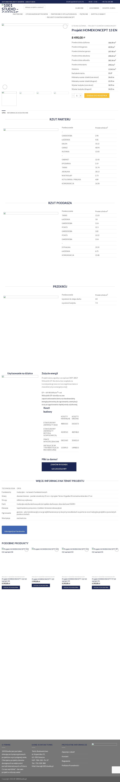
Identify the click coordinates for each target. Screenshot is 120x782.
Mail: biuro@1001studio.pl (42, 766)
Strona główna (79, 26)
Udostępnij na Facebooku (14, 531)
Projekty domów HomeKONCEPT (61, 17)
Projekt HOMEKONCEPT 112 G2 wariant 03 (74, 580)
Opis (4, 113)
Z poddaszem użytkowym (37, 14)
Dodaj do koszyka (97, 95)
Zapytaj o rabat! (98, 14)
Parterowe (18, 14)
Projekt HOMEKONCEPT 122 (43, 579)
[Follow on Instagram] (117, 2)
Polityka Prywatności (70, 765)
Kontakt (65, 756)
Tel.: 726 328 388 (39, 763)
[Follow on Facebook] (115, 2)
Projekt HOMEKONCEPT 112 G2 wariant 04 (14, 580)
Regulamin (66, 761)
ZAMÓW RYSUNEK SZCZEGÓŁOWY (59, 466)
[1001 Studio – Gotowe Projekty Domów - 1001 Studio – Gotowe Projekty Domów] (11, 8)
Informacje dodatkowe (17, 113)
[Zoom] (5, 87)
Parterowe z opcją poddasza (64, 14)
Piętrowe (84, 14)
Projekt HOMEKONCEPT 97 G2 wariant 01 (104, 580)
